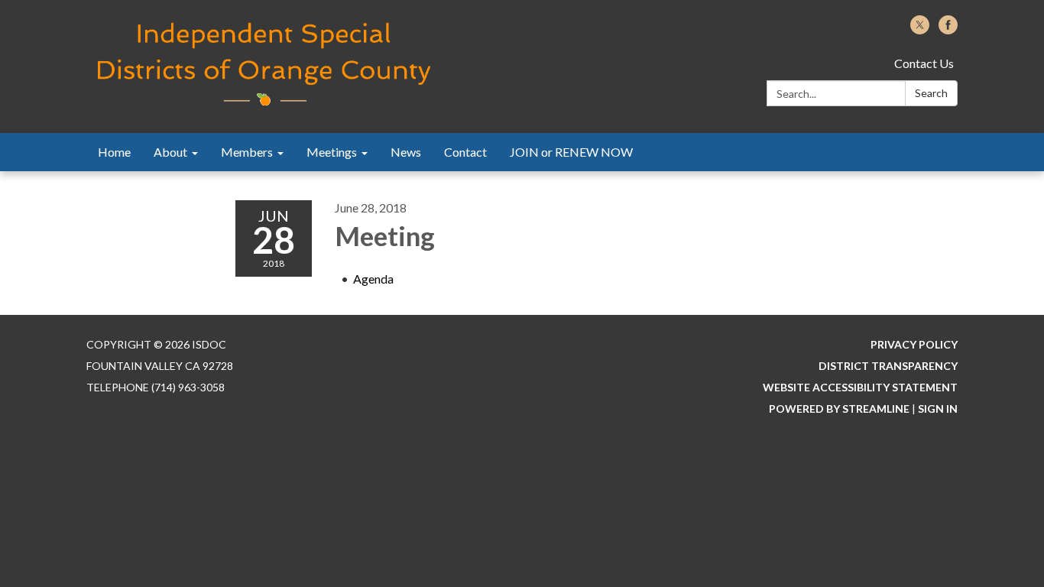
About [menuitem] (170, 151)
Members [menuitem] (247, 151)
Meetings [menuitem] (331, 151)
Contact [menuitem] (465, 151)
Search (931, 92)
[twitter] (919, 29)
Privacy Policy (914, 344)
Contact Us (924, 63)
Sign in (938, 408)
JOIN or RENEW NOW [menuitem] (571, 151)
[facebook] (948, 29)
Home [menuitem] (114, 151)
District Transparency (888, 365)
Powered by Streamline (839, 408)
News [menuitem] (406, 151)
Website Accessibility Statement (860, 387)
